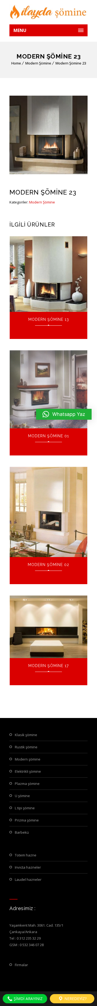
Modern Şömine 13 (48, 319)
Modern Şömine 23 (71, 63)
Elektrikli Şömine (28, 771)
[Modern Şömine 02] (48, 512)
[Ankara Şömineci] (48, 12)
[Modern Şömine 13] (48, 274)
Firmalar (21, 964)
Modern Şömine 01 (48, 436)
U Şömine (22, 795)
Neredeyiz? (74, 998)
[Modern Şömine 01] (48, 389)
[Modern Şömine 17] (48, 627)
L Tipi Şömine (25, 808)
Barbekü (22, 832)
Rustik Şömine (26, 747)
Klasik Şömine (26, 734)
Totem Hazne (25, 855)
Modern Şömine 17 (48, 666)
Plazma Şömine (27, 783)
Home (16, 63)
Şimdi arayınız (28, 998)
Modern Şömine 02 (48, 564)
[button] (64, 414)
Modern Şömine (38, 63)
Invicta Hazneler (28, 867)
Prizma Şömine (27, 820)
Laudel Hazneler (28, 879)
